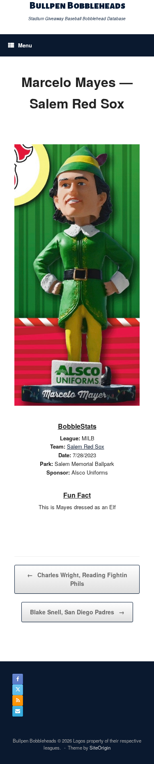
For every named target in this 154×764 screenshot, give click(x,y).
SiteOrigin (100, 747)
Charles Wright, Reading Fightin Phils (77, 579)
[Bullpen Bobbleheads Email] (17, 711)
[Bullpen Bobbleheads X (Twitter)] (17, 689)
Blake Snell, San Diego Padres (77, 612)
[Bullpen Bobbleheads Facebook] (17, 679)
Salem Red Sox (85, 446)
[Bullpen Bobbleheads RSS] (17, 700)
